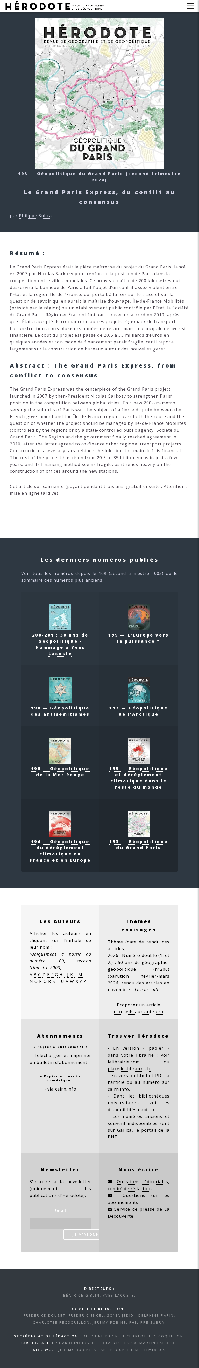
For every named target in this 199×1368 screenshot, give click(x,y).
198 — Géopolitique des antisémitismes (60, 711)
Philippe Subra (35, 215)
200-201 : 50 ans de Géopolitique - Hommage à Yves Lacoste (60, 644)
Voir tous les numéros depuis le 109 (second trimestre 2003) (92, 573)
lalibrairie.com (124, 1062)
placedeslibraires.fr (129, 1068)
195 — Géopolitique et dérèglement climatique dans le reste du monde (138, 778)
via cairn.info (61, 1089)
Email (60, 1210)
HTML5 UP (153, 1349)
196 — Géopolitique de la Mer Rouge (60, 772)
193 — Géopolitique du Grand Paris (138, 845)
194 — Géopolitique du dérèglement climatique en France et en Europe (60, 851)
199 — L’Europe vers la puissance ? (138, 638)
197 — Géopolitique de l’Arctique (138, 711)
